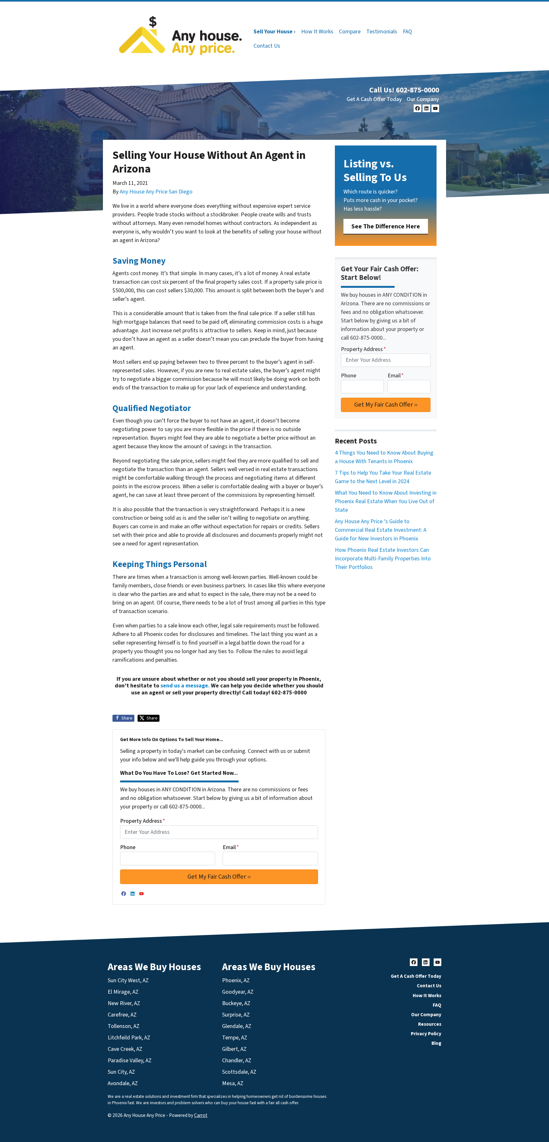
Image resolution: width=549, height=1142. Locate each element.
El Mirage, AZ (123, 992)
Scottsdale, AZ (239, 1072)
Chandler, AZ (236, 1060)
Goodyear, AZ (238, 992)
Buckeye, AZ (236, 1003)
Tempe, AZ (234, 1038)
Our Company (423, 99)
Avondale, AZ (123, 1083)
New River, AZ (124, 1003)
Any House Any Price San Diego (156, 192)
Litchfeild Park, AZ (129, 1038)
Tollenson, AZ (123, 1026)
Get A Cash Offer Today (374, 99)
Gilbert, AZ (234, 1049)
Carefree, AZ (122, 1015)
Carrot (200, 1115)
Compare (350, 32)
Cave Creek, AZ (125, 1049)
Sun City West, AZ (128, 980)
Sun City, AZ (121, 1072)
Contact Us (267, 46)
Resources (429, 1024)
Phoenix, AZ (236, 980)
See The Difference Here (385, 226)
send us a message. (185, 686)
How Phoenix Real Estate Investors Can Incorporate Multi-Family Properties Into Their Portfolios (383, 558)
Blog (436, 1043)
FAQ (407, 32)
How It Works (317, 32)
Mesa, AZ (232, 1083)
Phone (127, 847)
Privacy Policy (426, 1033)
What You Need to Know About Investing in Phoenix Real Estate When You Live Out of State (386, 501)
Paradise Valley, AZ (130, 1060)
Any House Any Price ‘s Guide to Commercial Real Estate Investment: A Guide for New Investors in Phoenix (380, 530)
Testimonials (381, 32)
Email (231, 847)
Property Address (142, 821)
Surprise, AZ (236, 1015)
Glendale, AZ (236, 1026)
